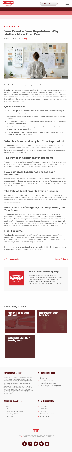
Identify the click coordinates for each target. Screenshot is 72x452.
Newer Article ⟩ (61, 259)
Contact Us (44, 409)
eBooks (8, 409)
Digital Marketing (46, 381)
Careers (43, 411)
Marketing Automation (48, 383)
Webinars (9, 416)
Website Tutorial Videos (14, 411)
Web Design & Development (50, 386)
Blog (25, 39)
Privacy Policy (45, 416)
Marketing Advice (12, 414)
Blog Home (10, 26)
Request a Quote (49, 3)
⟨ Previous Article (11, 259)
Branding (43, 378)
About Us (43, 406)
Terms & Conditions (47, 414)
